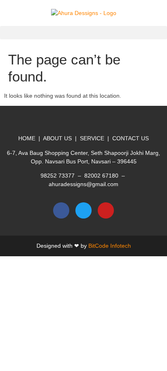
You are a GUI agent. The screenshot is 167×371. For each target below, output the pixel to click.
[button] (83, 32)
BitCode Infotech (109, 245)
